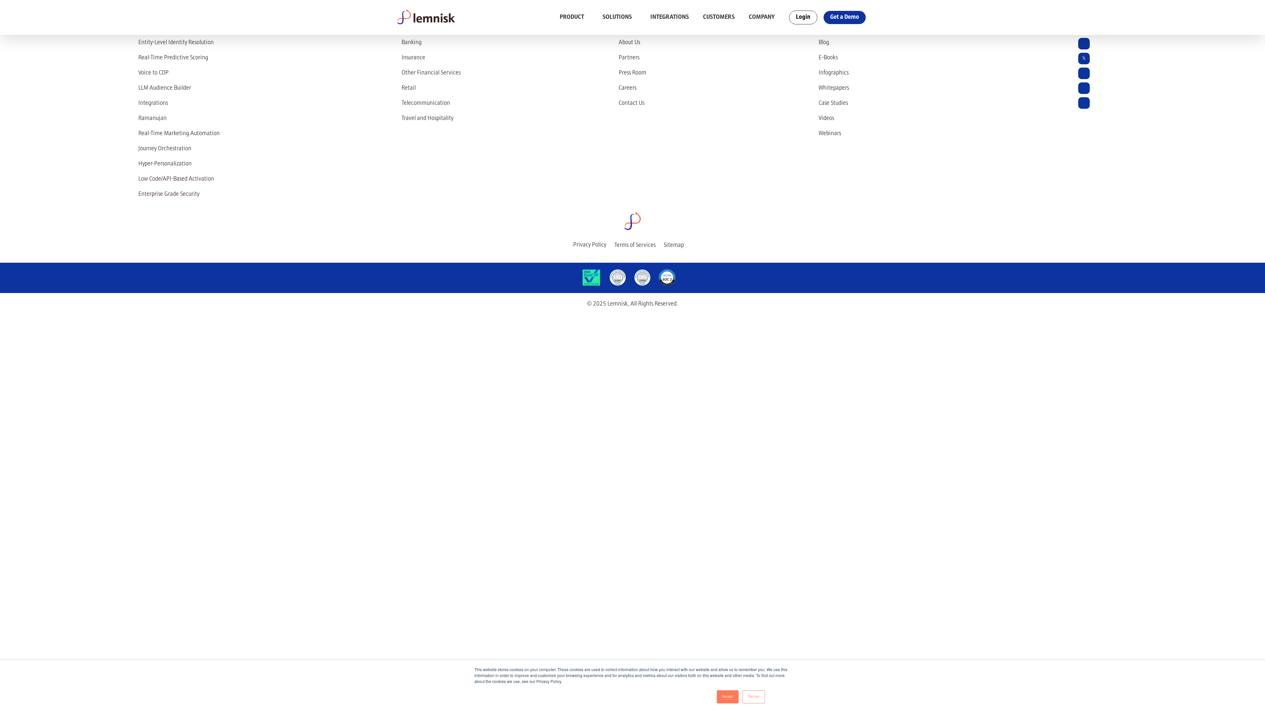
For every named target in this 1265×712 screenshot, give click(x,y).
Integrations (669, 17)
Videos (826, 118)
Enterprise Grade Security (168, 194)
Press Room (632, 73)
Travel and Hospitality (427, 118)
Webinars (830, 134)
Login (803, 17)
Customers (719, 17)
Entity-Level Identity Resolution (176, 43)
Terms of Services (635, 245)
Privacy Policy (589, 245)
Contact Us (631, 103)
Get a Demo (844, 17)
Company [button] (762, 17)
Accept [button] (727, 697)
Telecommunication (426, 103)
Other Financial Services (431, 73)
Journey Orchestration (164, 149)
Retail (409, 88)
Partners (629, 58)
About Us (629, 43)
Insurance (413, 58)
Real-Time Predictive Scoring (173, 58)
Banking (412, 43)
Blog (824, 43)
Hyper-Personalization (165, 164)
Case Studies (833, 103)
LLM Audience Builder (164, 88)
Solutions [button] (618, 17)
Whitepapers (834, 88)
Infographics (834, 73)
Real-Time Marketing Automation (179, 134)
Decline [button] (753, 697)
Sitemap (674, 245)
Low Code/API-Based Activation (176, 179)
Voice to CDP (153, 73)
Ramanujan (152, 118)
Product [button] (572, 17)
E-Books (828, 58)
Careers (627, 88)
